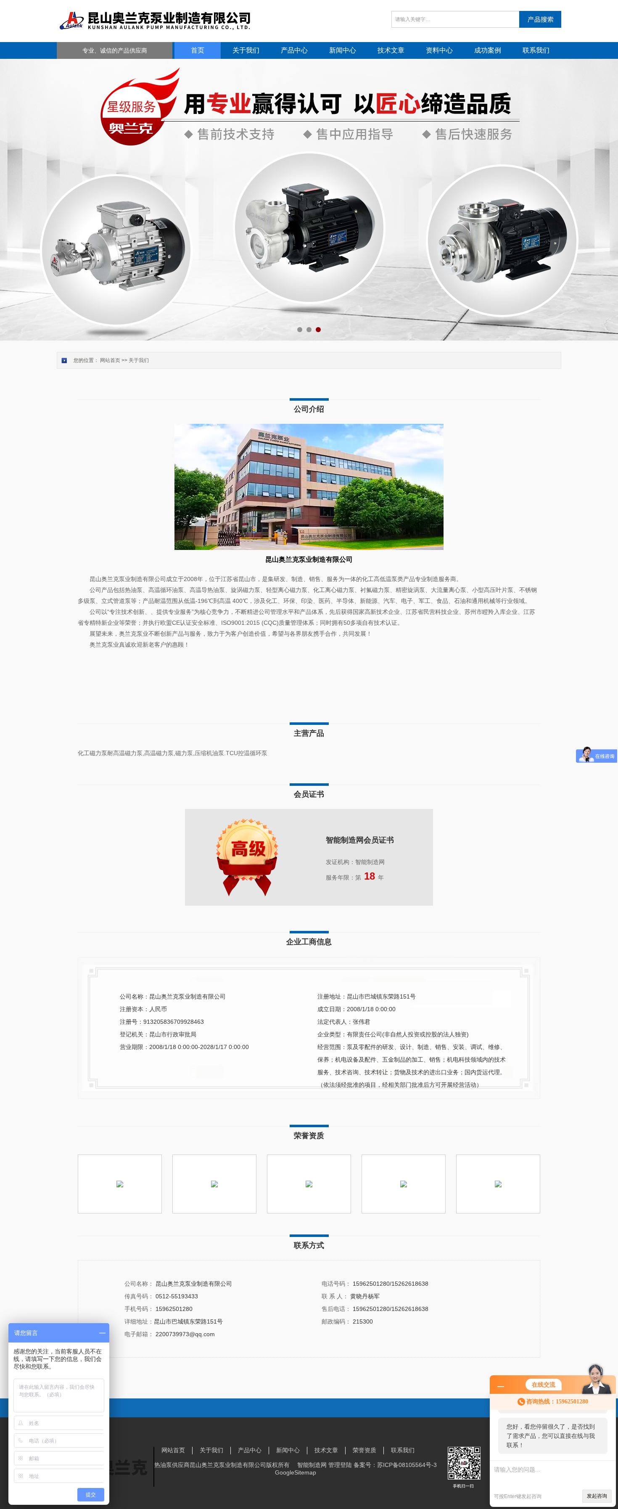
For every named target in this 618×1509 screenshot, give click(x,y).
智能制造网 (312, 1464)
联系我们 (536, 50)
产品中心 (294, 50)
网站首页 (110, 360)
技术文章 (391, 50)
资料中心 (439, 50)
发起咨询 (597, 1496)
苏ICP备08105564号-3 (407, 1464)
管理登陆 (340, 1464)
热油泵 (163, 1464)
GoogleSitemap (295, 1472)
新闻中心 (342, 50)
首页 (197, 50)
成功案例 (487, 50)
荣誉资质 (364, 1450)
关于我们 (245, 50)
